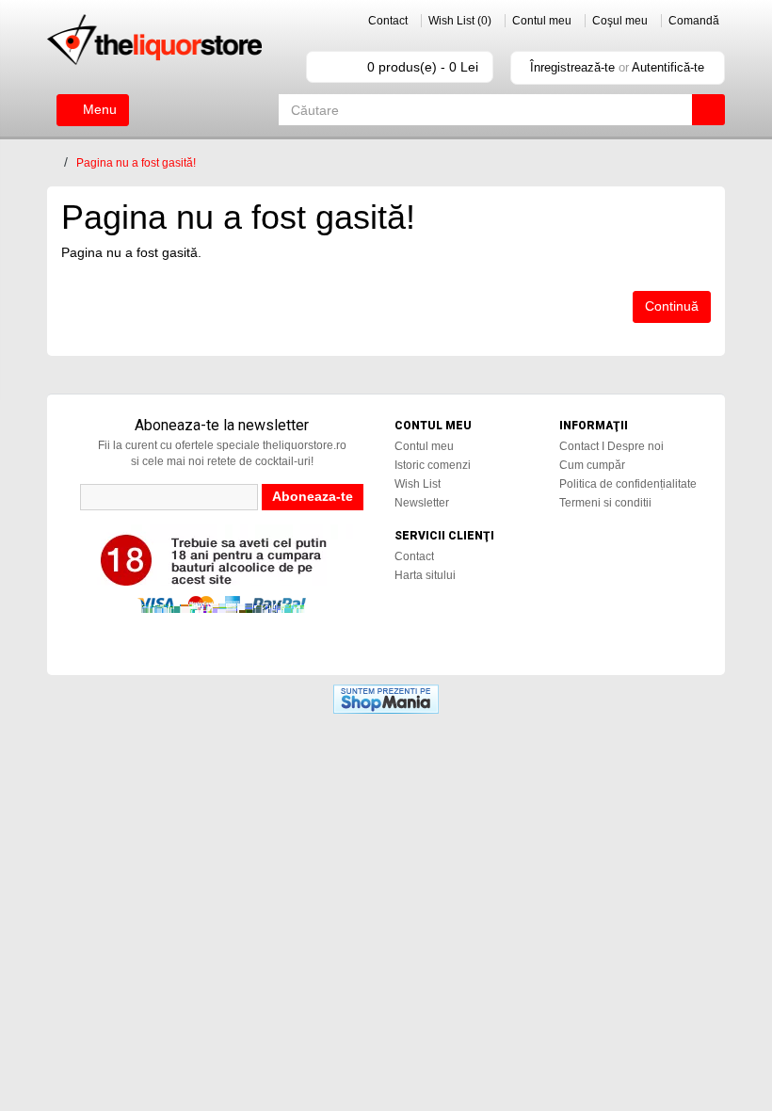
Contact (388, 20)
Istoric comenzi (432, 465)
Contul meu (541, 20)
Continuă (672, 306)
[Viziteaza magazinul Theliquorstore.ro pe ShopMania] (386, 698)
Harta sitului (425, 575)
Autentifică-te (668, 67)
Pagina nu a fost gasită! (136, 162)
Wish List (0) (459, 20)
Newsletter (421, 502)
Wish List (417, 484)
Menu (98, 109)
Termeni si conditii (605, 502)
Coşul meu (620, 20)
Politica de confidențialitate (628, 484)
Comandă (693, 20)
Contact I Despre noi (611, 446)
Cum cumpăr (592, 465)
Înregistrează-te (572, 67)
